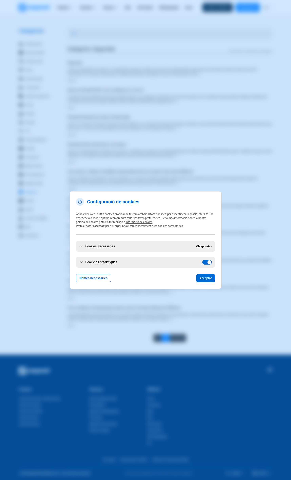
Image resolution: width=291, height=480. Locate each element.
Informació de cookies (139, 222)
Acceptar (206, 278)
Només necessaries (93, 278)
